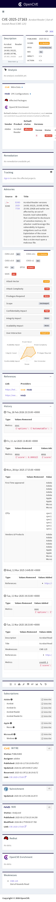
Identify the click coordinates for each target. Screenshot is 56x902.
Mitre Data (16, 87)
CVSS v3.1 (36, 253)
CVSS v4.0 (12, 253)
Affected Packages (18, 100)
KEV (9, 267)
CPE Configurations (20, 93)
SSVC (10, 273)
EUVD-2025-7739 (18, 205)
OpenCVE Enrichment (19, 107)
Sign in (7, 178)
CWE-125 (14, 881)
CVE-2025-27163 (14, 19)
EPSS (27, 267)
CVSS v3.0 (12, 260)
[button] (3, 11)
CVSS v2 (32, 260)
